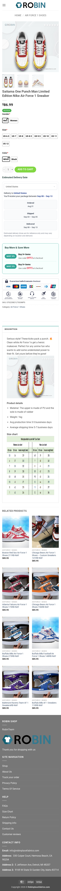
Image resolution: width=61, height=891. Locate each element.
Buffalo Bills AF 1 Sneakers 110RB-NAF (44, 704)
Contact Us (8, 828)
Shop (5, 766)
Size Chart (7, 811)
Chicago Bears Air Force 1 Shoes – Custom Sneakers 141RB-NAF (44, 555)
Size (4, 130)
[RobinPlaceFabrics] (30, 5)
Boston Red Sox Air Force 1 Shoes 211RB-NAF (14, 553)
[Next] (54, 47)
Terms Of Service (11, 788)
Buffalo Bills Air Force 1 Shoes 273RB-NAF (12, 654)
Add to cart (25, 169)
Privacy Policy (9, 783)
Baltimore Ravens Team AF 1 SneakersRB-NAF (15, 704)
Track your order (10, 777)
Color (5, 153)
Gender (6, 114)
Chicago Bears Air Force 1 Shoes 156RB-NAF (44, 605)
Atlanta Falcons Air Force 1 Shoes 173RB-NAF (14, 605)
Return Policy (9, 817)
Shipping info (9, 823)
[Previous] (7, 47)
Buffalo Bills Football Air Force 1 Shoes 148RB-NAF (44, 654)
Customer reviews (11, 834)
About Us (7, 771)
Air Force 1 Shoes (35, 15)
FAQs (5, 805)
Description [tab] (11, 329)
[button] (4, 5)
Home (18, 15)
